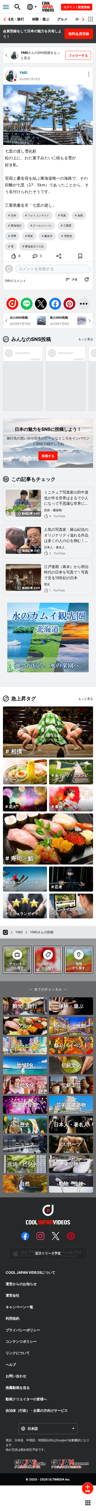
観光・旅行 (15, 19)
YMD (23, 72)
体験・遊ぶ (40, 19)
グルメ (62, 19)
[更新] (86, 279)
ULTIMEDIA (56, 1479)
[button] (83, 19)
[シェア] (58, 256)
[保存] (80, 256)
